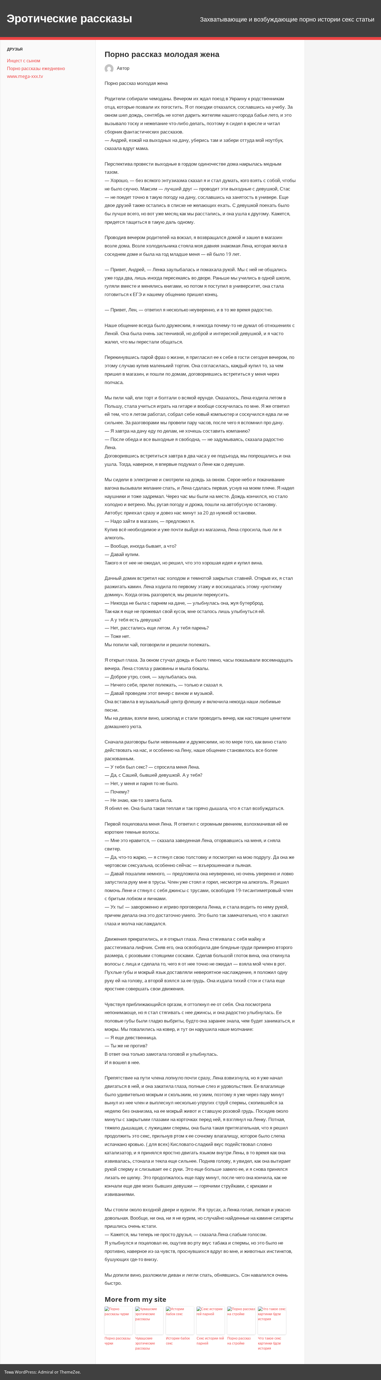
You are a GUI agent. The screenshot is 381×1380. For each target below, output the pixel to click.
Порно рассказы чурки (118, 1341)
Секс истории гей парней (210, 1341)
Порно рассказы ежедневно (36, 68)
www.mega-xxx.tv (25, 76)
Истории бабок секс (178, 1341)
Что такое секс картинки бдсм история (269, 1343)
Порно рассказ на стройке (239, 1341)
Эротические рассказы (69, 18)
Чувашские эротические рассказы (145, 1343)
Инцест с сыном (23, 61)
